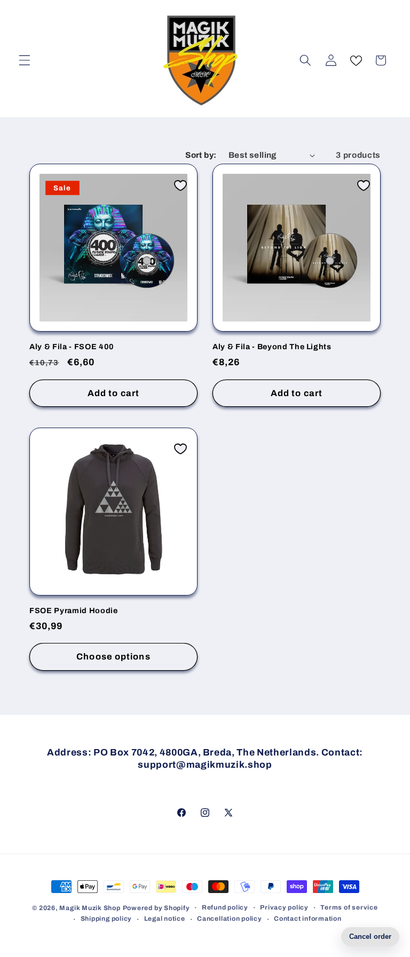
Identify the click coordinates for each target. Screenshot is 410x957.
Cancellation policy (229, 918)
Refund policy (225, 907)
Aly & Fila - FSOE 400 (71, 346)
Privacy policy (284, 907)
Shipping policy (106, 918)
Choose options (113, 656)
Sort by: (201, 154)
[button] (24, 60)
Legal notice (164, 918)
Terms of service (348, 907)
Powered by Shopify (156, 908)
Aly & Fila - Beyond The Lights (272, 346)
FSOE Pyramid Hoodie (73, 610)
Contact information (308, 918)
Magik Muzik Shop (89, 908)
